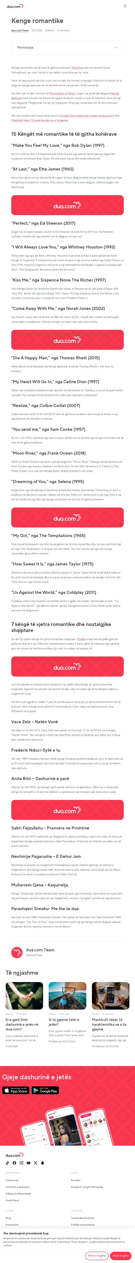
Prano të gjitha (121, 1255)
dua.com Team (19, 30)
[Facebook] (14, 1163)
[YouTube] (28, 1163)
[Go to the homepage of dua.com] (15, 6)
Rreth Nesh (12, 1200)
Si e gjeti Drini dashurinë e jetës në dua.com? (86, 116)
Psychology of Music (62, 93)
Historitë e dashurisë (18, 1187)
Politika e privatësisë (83, 1224)
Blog (8, 1218)
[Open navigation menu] (125, 6)
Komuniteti (12, 1224)
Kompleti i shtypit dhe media (87, 1187)
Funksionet (12, 1180)
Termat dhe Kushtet (82, 1218)
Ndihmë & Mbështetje (18, 1193)
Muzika (81, 639)
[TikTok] (7, 1163)
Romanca (77, 68)
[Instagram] (21, 1163)
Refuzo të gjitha (96, 1255)
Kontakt (75, 1180)
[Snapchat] (42, 1163)
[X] (35, 1163)
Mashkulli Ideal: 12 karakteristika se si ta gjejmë (39, 120)
